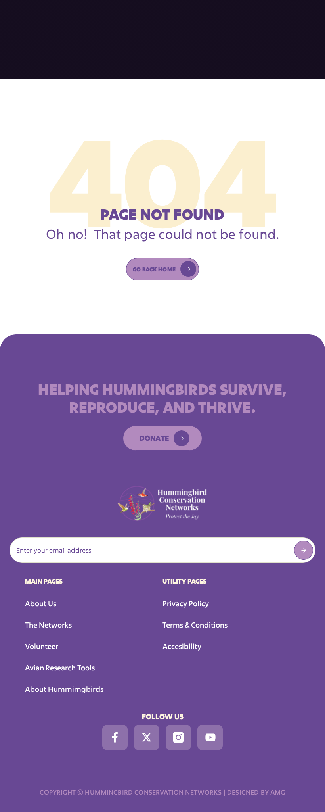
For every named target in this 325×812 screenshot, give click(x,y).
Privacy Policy (185, 603)
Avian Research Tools (60, 667)
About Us (40, 603)
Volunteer (41, 646)
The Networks (48, 625)
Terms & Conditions (195, 625)
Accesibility (181, 646)
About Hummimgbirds (64, 689)
